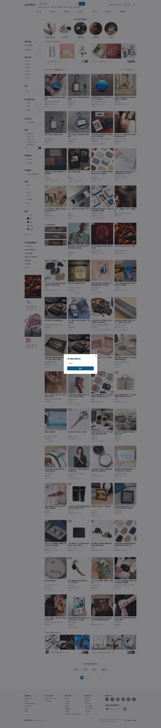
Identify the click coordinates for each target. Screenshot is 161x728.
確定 (80, 368)
